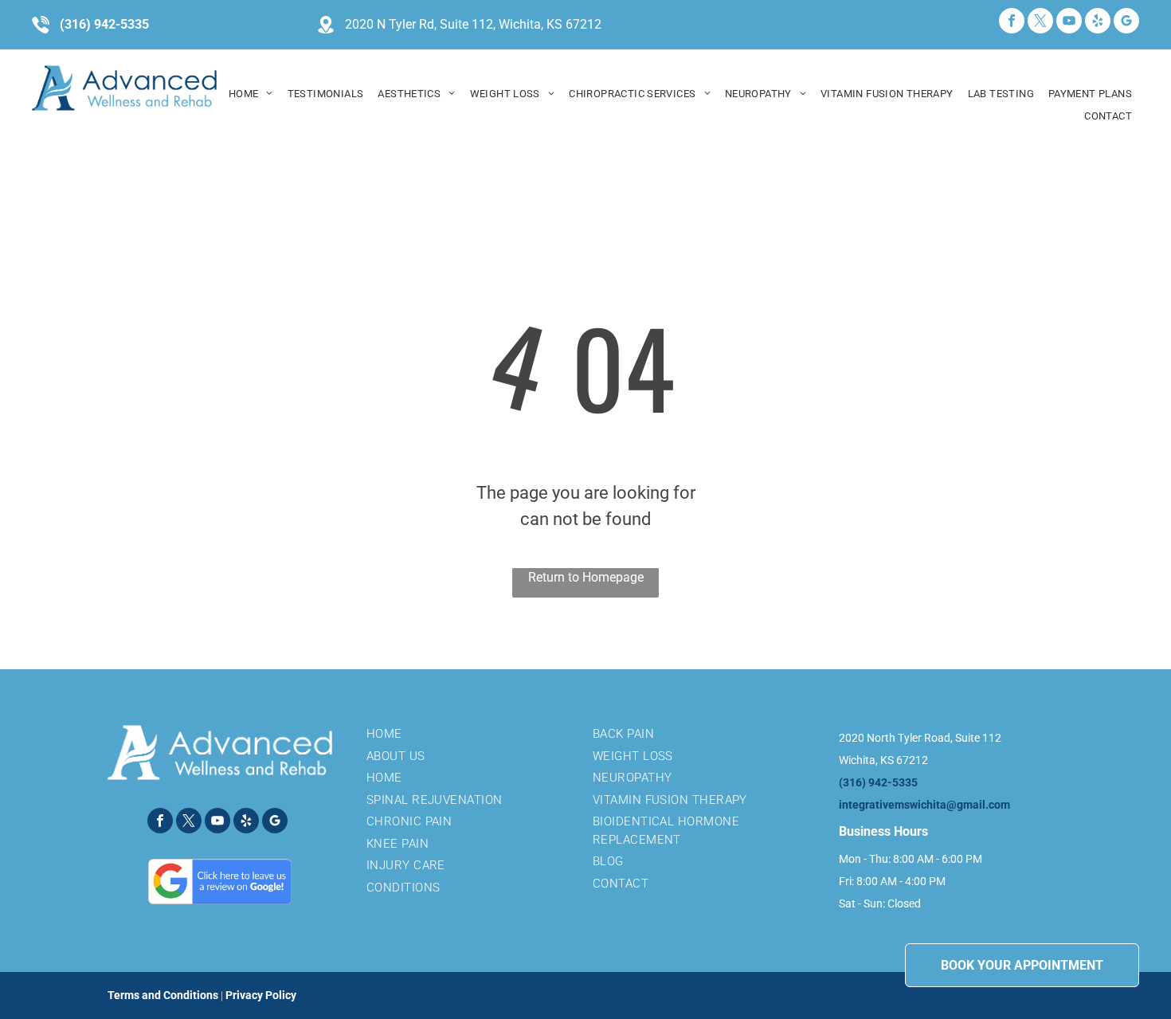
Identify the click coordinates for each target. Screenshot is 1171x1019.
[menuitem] (250, 93)
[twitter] (1040, 22)
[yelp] (1097, 22)
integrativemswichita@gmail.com (924, 804)
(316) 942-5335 (104, 24)
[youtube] (1069, 22)
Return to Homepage (586, 577)
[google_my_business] (1126, 22)
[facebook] (1011, 22)
